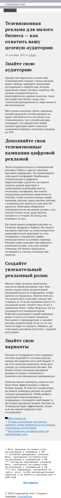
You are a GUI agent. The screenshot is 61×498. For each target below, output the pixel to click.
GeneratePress (24, 496)
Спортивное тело (15, 4)
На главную (30, 482)
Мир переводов (17, 418)
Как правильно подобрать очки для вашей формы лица (27, 433)
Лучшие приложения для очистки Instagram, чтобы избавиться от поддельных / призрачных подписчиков (30, 424)
